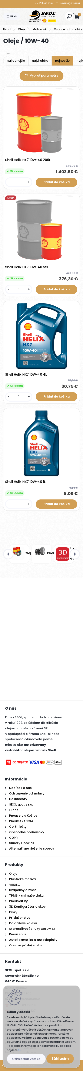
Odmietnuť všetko (26, 1059)
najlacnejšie (16, 60)
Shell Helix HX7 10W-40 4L (26, 374)
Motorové (39, 29)
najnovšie (62, 60)
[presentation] (8, 554)
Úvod (6, 29)
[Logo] (43, 16)
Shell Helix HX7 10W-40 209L (28, 160)
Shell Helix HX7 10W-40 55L (27, 267)
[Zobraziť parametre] (41, 76)
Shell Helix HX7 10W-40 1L (25, 482)
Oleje (21, 29)
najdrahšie (40, 60)
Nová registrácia (70, 3)
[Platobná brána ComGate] (34, 761)
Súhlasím (60, 1058)
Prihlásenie (46, 3)
